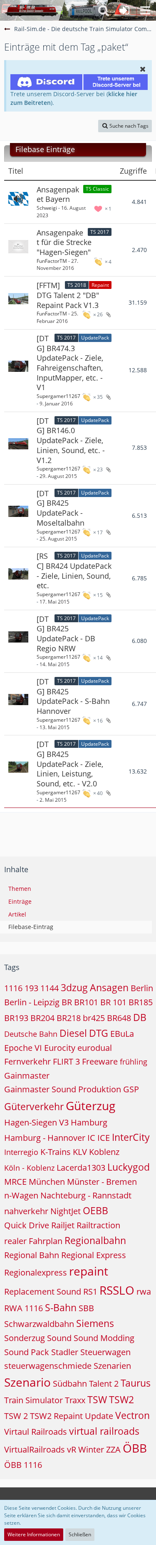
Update (99, 1415)
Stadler (64, 1352)
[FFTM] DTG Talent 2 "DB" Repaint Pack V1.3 (68, 295)
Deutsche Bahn (30, 1034)
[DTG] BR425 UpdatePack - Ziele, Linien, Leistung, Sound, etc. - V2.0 (70, 763)
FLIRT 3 (66, 1061)
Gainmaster (27, 1075)
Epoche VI (23, 1047)
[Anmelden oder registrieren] (124, 10)
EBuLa (122, 1033)
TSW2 (121, 1399)
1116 (13, 988)
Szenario (27, 1382)
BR (67, 1002)
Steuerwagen (105, 1352)
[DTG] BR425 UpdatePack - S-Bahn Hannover (73, 696)
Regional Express (93, 1255)
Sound (59, 1338)
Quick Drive (26, 1225)
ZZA (113, 1449)
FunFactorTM (52, 260)
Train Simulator (33, 1400)
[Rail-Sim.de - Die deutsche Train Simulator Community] (31, 10)
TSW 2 (16, 1415)
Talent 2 (104, 1383)
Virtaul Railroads (35, 1431)
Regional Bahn (31, 1255)
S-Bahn (61, 1307)
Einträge (20, 901)
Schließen (80, 1534)
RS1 (90, 1291)
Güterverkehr (34, 1106)
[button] (145, 10)
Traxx (75, 1400)
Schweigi (47, 207)
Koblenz (104, 1151)
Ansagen (109, 987)
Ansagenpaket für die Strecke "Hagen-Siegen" (64, 242)
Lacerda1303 (81, 1167)
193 (31, 988)
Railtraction (98, 1225)
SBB (86, 1308)
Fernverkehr (27, 1061)
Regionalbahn (95, 1240)
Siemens (95, 1323)
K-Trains (55, 1151)
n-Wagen (21, 1195)
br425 (94, 1018)
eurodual (94, 1047)
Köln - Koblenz (29, 1168)
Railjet (62, 1225)
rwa (143, 1291)
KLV (80, 1151)
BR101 (86, 1002)
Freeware (100, 1061)
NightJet (65, 1211)
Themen (19, 889)
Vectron (132, 1415)
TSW (97, 1399)
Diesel (73, 1033)
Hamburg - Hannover (44, 1137)
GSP (131, 1089)
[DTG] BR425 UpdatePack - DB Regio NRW (66, 633)
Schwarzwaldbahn (39, 1323)
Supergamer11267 (58, 396)
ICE (103, 1137)
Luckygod (128, 1167)
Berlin (142, 988)
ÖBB (135, 1448)
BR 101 (113, 1002)
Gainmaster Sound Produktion (62, 1089)
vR (71, 1449)
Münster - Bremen (102, 1181)
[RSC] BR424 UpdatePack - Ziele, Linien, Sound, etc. (74, 570)
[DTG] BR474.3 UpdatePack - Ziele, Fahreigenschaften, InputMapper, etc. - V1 (70, 363)
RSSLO (116, 1290)
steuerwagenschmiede (48, 1365)
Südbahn (70, 1383)
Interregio (21, 1152)
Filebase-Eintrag (30, 927)
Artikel (17, 914)
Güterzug (90, 1105)
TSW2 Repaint (56, 1415)
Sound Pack (26, 1352)
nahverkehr (26, 1211)
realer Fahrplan (33, 1241)
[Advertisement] (80, 831)
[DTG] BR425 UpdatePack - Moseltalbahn (60, 508)
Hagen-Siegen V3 (36, 1122)
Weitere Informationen (33, 1534)
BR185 (141, 1002)
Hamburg (89, 1122)
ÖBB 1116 (23, 1464)
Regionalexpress (35, 1272)
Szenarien (112, 1365)
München (47, 1181)
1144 (49, 988)
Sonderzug (24, 1338)
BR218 (69, 1018)
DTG (98, 1033)
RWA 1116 (23, 1308)
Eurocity (59, 1047)
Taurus (136, 1383)
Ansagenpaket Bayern (58, 194)
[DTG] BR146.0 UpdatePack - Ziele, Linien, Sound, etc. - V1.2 (71, 440)
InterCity (131, 1137)
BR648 (119, 1018)
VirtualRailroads (34, 1449)
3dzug (74, 987)
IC (91, 1137)
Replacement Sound (42, 1291)
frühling (133, 1062)
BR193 (16, 1018)
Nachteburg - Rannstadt (85, 1195)
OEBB (95, 1210)
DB (139, 1017)
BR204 (42, 1018)
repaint (88, 1271)
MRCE (15, 1181)
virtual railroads (104, 1431)
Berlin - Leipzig (31, 1002)
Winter (91, 1449)
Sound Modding (104, 1338)
